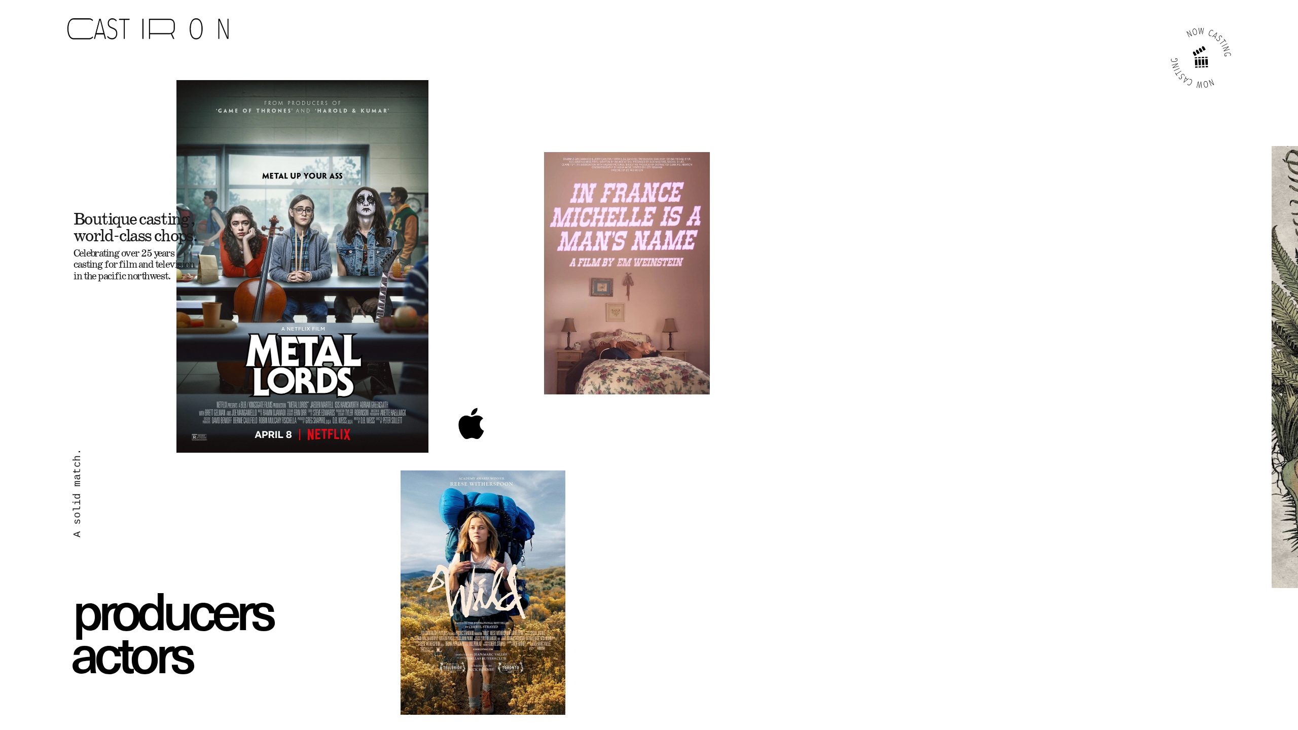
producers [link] (172, 608)
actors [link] (131, 651)
